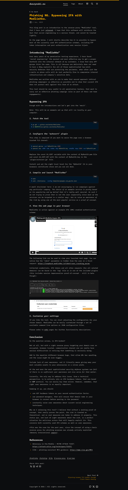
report (54, 433)
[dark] (96, 3)
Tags (73, 4)
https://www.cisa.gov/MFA (81, 450)
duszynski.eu (37, 3)
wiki (46, 330)
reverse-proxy (60, 458)
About (80, 4)
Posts (65, 4)
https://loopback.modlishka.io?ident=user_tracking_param (63, 263)
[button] (64, 288)
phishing (44, 458)
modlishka (34, 458)
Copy (95, 122)
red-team (72, 458)
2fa (51, 458)
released (49, 30)
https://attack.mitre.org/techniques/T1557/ (52, 446)
